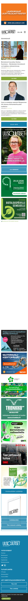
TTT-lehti (3, 572)
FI (21, 32)
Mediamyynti (4, 555)
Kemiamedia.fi (4, 574)
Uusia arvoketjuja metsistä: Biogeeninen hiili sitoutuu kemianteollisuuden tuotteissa (14, 104)
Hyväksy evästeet (6, 598)
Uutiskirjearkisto (14, 520)
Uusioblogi (9, 108)
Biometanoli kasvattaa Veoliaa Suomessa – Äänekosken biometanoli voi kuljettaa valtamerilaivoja (13, 64)
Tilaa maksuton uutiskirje (14, 525)
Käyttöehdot (4, 560)
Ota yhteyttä (4, 557)
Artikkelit (9, 68)
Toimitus (3, 553)
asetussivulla (4, 596)
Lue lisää (14, 78)
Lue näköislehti (14, 169)
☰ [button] (25, 32)
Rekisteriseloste (5, 562)
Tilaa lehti (14, 584)
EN (19, 32)
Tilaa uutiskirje (14, 588)
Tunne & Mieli (4, 576)
